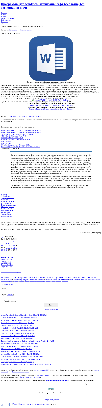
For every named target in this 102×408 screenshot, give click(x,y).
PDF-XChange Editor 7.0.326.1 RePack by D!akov (17, 134)
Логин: (4, 288)
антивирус (49, 277)
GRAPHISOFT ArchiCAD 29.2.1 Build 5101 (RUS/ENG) (20, 320)
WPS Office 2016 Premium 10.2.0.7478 (13, 136)
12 (6, 245)
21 (11, 248)
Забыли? (10, 295)
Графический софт (7, 201)
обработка (56, 279)
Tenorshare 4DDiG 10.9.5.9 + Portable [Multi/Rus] (17, 330)
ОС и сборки (5, 196)
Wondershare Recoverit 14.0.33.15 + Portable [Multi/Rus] (19, 343)
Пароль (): (8, 295)
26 (6, 250)
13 (9, 245)
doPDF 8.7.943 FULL (8, 143)
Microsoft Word (11, 116)
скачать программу (42, 375)
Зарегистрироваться (51, 309)
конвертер (33, 279)
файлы (27, 281)
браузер (61, 277)
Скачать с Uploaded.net (51, 105)
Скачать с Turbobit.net (36, 105)
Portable (30, 277)
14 (11, 245)
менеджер (41, 279)
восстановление (74, 277)
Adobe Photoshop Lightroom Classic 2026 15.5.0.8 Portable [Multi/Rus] (24, 315)
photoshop (23, 277)
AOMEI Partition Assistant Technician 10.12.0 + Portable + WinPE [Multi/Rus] (26, 364)
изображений (17, 279)
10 (2, 245)
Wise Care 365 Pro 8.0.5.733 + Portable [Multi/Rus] (17, 333)
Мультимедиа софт (7, 207)
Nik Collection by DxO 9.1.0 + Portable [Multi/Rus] (17, 323)
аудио (56, 277)
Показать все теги (7, 284)
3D (2, 277)
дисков (93, 277)
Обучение (4, 199)
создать (9, 281)
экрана (58, 281)
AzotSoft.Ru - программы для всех (37, 405)
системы (4, 281)
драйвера (4, 279)
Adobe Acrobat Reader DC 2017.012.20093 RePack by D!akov (21, 130)
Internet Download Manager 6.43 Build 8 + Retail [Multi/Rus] (20, 351)
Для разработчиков (7, 198)
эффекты (65, 281)
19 (6, 248)
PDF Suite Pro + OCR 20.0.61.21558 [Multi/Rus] (17, 338)
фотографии (34, 281)
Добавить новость (7, 18)
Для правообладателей (51, 400)
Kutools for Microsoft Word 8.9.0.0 (12, 138)
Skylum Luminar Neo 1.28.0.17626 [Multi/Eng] (16, 325)
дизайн (83, 277)
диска (89, 277)
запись (10, 279)
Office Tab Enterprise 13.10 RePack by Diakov (16, 145)
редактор (91, 279)
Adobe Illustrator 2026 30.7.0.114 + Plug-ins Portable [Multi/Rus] (22, 356)
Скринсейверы (6, 214)
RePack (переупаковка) (33, 116)
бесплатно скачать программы (30, 377)
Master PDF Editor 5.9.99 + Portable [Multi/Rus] (16, 349)
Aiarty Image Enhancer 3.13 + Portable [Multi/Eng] (17, 362)
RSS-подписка (6, 20)
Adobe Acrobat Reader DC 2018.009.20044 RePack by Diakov (21, 132)
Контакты (4, 22)
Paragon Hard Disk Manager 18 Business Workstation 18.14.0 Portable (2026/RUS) (27, 341)
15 (14, 245)
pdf (19, 277)
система (97, 279)
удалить (15, 281)
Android (6, 277)
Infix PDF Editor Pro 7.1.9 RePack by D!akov (15, 139)
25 (4, 250)
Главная (4, 13)
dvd (11, 277)
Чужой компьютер (10, 301)
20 (9, 248)
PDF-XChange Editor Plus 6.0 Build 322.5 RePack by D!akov (20, 147)
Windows (42, 277)
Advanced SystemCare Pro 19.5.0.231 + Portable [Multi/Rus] (20, 354)
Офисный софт (14, 30)
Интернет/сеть (6, 203)
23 (16, 248)
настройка (48, 279)
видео (67, 277)
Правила (4, 16)
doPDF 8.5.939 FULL (8, 141)
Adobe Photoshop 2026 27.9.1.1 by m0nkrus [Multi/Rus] (19, 317)
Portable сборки (6, 216)
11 (4, 245)
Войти (51, 305)
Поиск (3, 14)
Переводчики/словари (8, 205)
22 (14, 248)
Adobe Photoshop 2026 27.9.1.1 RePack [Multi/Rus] (18, 336)
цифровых (51, 281)
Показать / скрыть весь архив (11, 272)
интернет (26, 279)
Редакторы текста (26, 30)
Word (23, 116)
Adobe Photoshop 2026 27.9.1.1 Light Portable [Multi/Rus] (20, 346)
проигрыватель (81, 279)
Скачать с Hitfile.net (66, 105)
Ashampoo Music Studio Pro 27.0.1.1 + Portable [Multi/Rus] (20, 359)
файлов (21, 281)
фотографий (43, 281)
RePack (36, 277)
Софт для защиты (7, 212)
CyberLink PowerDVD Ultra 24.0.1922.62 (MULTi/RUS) (19, 328)
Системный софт (7, 210)
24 (2, 250)
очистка (73, 279)
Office (19, 116)
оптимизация (64, 279)
